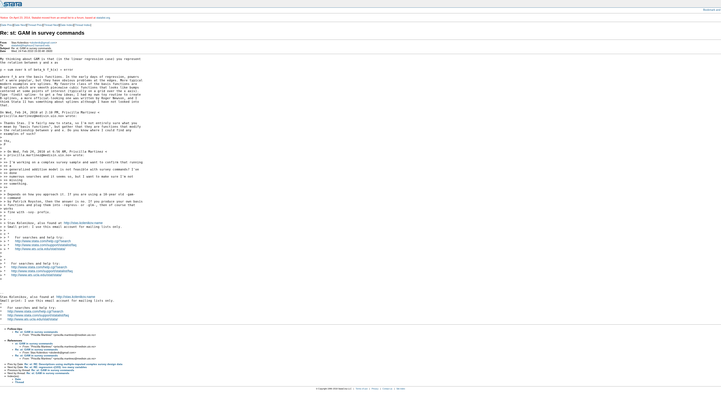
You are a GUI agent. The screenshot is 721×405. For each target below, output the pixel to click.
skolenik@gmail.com (43, 42)
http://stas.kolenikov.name (83, 223)
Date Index (66, 24)
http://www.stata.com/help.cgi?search (43, 241)
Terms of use (362, 389)
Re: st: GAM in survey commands (36, 331)
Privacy (375, 389)
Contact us (387, 389)
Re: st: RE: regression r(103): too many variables (55, 367)
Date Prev (7, 24)
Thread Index (83, 24)
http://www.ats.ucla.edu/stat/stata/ (40, 249)
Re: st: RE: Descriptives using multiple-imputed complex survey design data (73, 364)
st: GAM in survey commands (34, 343)
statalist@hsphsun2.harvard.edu (30, 45)
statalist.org (103, 17)
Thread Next (51, 24)
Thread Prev (34, 24)
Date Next (20, 24)
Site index (400, 389)
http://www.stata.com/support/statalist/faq (45, 245)
